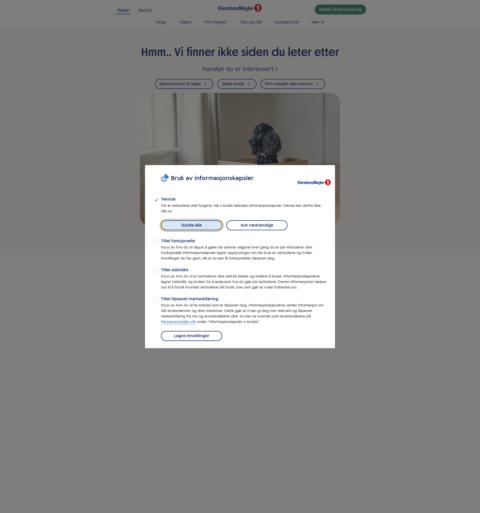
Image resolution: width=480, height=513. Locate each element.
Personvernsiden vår (178, 322)
